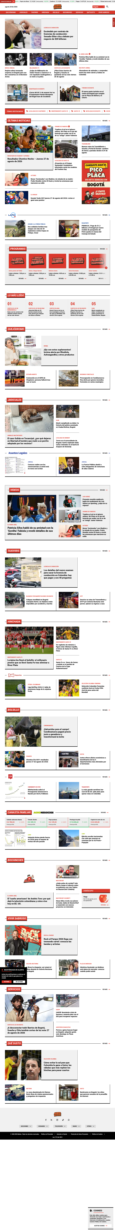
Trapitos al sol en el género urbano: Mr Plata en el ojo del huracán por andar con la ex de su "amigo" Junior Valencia (66, 132)
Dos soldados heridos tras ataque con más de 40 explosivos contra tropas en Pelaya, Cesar (38, 230)
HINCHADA (45, 12)
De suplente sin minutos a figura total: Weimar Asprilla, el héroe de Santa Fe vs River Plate (67, 648)
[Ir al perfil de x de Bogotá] (51, 1120)
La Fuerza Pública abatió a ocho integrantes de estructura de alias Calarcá (93, 467)
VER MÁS (21, 278)
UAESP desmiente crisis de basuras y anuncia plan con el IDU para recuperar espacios (67, 1014)
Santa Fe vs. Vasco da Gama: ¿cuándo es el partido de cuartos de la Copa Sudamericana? (67, 665)
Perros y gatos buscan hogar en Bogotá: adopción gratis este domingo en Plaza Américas (66, 1033)
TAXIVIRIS (34, 12)
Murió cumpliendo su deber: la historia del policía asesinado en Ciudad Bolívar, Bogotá (98, 313)
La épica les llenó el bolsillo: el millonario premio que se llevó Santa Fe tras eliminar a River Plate (28, 662)
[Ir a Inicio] (57, 6)
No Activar (19, 982)
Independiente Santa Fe (59, 111)
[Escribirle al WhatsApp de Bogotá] (69, 1120)
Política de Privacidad (47, 1134)
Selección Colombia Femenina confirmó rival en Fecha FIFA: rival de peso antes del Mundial (93, 689)
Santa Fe (77, 111)
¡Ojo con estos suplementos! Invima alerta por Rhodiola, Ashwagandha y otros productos (59, 352)
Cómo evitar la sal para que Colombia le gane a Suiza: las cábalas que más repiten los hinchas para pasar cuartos (57, 1066)
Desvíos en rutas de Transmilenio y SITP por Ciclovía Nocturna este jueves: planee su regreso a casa (93, 602)
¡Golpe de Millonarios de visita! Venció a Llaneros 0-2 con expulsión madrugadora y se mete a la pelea (41, 74)
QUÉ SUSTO (91, 12)
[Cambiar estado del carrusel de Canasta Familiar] (13, 1)
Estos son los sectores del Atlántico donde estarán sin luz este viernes (15, 313)
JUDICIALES (23, 12)
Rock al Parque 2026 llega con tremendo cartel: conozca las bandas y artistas (58, 941)
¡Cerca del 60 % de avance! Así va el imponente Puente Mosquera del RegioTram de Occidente (42, 95)
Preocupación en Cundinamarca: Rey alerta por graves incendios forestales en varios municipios (92, 380)
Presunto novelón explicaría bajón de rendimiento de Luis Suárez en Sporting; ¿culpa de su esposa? (95, 502)
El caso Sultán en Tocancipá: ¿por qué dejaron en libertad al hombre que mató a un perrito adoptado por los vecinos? (29, 441)
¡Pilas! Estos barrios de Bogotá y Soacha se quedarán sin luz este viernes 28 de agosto (65, 74)
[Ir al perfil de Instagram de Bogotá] (57, 1120)
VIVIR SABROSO (103, 12)
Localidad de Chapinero (37, 111)
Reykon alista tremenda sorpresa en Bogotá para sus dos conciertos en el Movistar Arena (16, 74)
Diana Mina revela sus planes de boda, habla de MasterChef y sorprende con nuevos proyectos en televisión (67, 904)
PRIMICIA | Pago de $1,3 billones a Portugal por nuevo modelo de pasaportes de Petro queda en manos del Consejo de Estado (92, 230)
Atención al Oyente (62, 1134)
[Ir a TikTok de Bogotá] (63, 1120)
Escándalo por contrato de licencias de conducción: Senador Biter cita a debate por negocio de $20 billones (58, 35)
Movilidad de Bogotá (93, 111)
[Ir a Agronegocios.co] (43, 812)
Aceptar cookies (99, 1226)
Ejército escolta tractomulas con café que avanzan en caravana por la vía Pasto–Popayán (92, 839)
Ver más (105, 121)
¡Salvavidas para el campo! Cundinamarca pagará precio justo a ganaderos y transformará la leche (57, 733)
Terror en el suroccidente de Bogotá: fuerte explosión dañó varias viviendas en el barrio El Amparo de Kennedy (67, 444)
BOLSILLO (56, 12)
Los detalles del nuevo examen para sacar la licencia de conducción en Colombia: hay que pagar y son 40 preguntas (58, 574)
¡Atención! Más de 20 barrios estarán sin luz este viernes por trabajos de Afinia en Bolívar (36, 313)
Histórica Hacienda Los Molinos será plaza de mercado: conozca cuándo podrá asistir (92, 969)
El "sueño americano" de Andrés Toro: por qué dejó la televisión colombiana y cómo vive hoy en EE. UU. (28, 901)
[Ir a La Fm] (12, 215)
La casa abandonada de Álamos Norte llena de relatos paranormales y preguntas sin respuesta (39, 1094)
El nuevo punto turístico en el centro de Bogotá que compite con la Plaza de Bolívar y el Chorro (93, 94)
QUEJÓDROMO (11, 12)
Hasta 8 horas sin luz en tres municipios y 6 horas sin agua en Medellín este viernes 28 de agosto (57, 313)
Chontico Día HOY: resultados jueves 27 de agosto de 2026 (37, 761)
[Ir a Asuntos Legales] (18, 453)
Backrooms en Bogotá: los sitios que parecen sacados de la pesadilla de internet (93, 1094)
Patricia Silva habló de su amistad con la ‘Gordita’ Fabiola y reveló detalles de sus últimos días (94, 59)
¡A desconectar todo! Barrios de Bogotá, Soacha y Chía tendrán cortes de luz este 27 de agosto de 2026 (28, 1030)
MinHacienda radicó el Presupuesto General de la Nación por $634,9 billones (38, 792)
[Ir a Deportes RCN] (15, 675)
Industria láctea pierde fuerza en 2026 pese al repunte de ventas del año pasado (39, 839)
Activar (6, 982)
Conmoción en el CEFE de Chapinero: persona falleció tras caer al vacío (38, 380)
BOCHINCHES (67, 12)
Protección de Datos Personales (79, 1134)
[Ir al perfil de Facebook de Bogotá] (45, 1120)
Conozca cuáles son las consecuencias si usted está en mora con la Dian (38, 467)
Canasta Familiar (6, 1)
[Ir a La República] (10, 776)
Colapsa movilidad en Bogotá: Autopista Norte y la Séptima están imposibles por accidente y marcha (39, 602)
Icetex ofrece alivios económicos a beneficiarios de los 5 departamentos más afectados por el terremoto (93, 761)
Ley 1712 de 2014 (57, 1137)
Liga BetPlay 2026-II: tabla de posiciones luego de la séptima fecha (39, 689)
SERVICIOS (79, 12)
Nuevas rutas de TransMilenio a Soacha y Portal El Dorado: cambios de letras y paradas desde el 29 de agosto (95, 150)
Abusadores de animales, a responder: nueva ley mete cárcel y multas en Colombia (93, 73)
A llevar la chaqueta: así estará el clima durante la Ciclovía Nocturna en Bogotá (39, 969)
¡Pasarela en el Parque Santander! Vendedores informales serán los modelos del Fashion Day (66, 166)
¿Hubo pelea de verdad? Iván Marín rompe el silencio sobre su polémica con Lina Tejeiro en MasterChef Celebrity (67, 886)
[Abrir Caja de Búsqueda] (107, 6)
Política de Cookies (100, 1222)
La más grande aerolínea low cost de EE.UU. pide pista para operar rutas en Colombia (93, 792)
